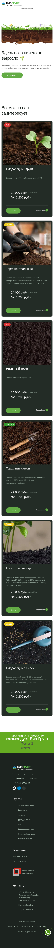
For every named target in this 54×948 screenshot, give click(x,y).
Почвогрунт (22, 810)
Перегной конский (24, 839)
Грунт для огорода (18, 568)
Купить (13, 211)
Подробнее (40, 210)
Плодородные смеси (20, 668)
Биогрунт (21, 815)
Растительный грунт (25, 805)
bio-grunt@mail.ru (25, 905)
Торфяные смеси (18, 468)
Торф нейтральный (19, 268)
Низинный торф (17, 368)
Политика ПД (13, 926)
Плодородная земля (25, 829)
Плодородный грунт (19, 169)
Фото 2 (27, 748)
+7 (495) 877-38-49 (22, 783)
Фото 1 (27, 743)
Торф (19, 824)
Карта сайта (41, 926)
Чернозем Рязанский (26, 834)
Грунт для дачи (23, 820)
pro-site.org (32, 932)
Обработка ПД (27, 926)
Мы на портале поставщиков (28, 871)
